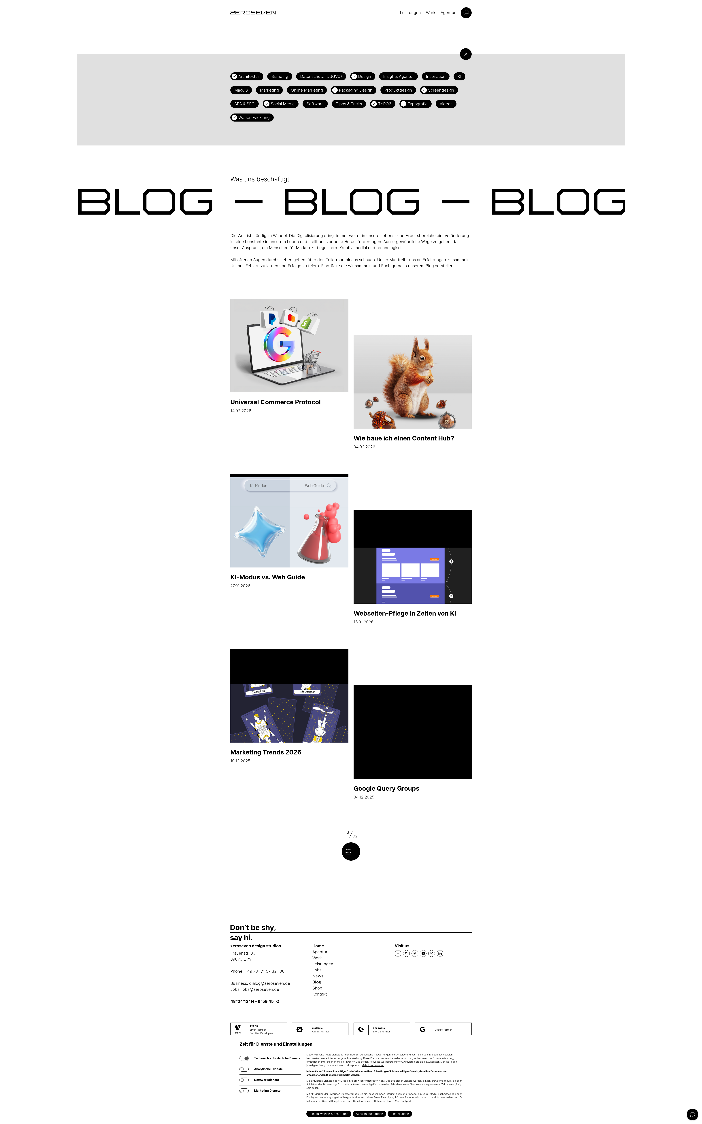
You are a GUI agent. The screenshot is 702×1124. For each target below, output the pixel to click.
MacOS (241, 90)
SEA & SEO (244, 103)
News (317, 976)
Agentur (448, 12)
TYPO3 (384, 103)
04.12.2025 (386, 792)
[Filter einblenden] (466, 54)
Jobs (317, 970)
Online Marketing (307, 90)
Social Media (283, 103)
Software (315, 103)
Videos (446, 103)
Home (318, 945)
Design (364, 76)
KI (459, 76)
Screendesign (441, 90)
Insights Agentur (398, 76)
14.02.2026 (275, 405)
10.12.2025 (265, 755)
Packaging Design (355, 90)
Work (430, 12)
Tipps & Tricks (349, 103)
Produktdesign (398, 90)
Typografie (417, 103)
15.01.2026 (405, 617)
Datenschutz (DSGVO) (321, 76)
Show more (348, 850)
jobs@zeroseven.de (260, 989)
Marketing (269, 90)
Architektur (248, 76)
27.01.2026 (267, 580)
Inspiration (436, 76)
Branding (279, 76)
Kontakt (319, 994)
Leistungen (410, 12)
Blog (316, 982)
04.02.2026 (404, 441)
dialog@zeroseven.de (269, 983)
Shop (317, 988)
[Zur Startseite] (253, 12)
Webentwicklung (254, 117)
